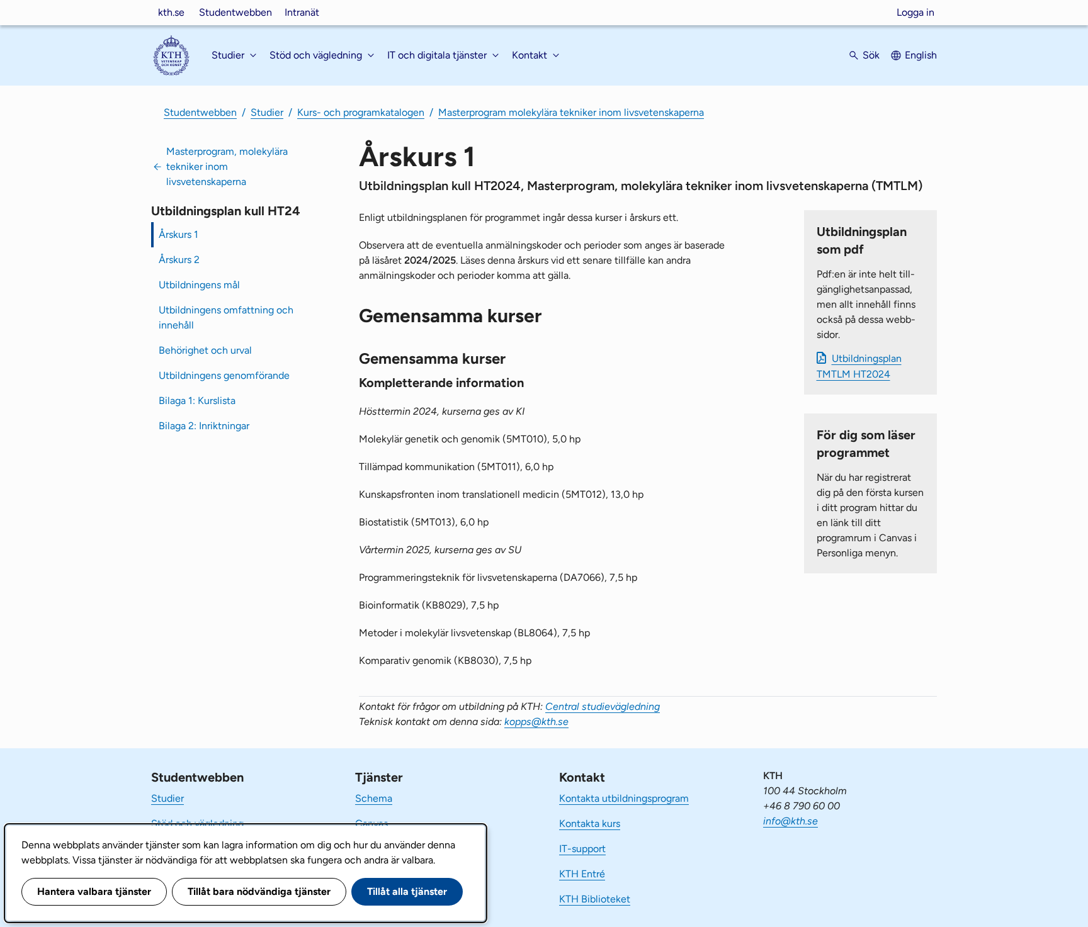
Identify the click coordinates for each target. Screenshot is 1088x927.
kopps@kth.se (536, 722)
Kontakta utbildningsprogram (624, 798)
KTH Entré (582, 874)
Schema (373, 798)
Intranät (302, 12)
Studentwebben (235, 12)
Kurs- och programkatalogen (360, 112)
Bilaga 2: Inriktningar (204, 426)
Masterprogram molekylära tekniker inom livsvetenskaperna (571, 112)
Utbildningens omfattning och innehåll (226, 317)
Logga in (915, 12)
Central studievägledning (602, 706)
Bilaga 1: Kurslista (197, 401)
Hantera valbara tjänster (94, 891)
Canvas (371, 823)
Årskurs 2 (179, 260)
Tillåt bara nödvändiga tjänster (259, 891)
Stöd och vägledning (197, 823)
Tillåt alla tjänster (407, 891)
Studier (267, 112)
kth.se (171, 12)
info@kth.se (790, 821)
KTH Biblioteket (594, 899)
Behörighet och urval (205, 350)
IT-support (582, 849)
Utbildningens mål (199, 285)
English (921, 55)
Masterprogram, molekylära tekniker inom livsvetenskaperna (227, 166)
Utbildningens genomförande (224, 375)
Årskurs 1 (178, 234)
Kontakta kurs (589, 823)
